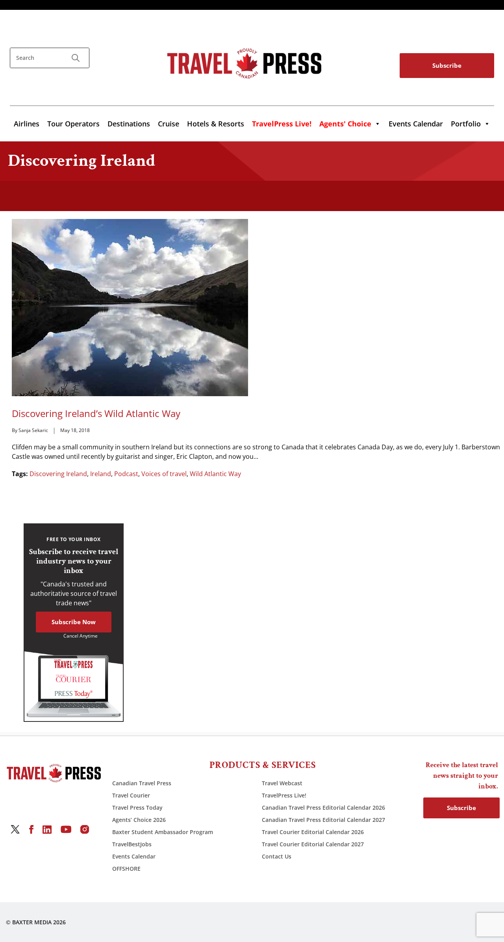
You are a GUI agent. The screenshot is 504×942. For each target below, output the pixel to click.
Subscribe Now (74, 622)
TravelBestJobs (132, 844)
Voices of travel (164, 473)
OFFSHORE (126, 868)
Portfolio (466, 123)
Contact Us (276, 856)
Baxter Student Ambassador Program (162, 832)
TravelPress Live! (284, 795)
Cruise (168, 123)
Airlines (26, 123)
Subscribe (446, 65)
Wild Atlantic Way (215, 473)
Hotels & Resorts (215, 123)
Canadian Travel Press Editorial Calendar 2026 (323, 807)
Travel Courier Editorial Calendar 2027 (313, 844)
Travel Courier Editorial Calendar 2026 (313, 832)
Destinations (128, 123)
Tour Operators (73, 123)
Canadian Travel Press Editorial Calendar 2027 (323, 819)
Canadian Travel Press (141, 783)
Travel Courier (131, 795)
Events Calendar (416, 123)
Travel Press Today (137, 807)
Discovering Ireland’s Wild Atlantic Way (96, 413)
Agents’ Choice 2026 (139, 819)
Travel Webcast (282, 783)
